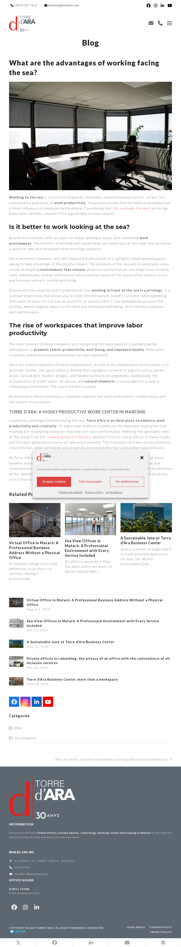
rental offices (47, 832)
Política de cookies (71, 492)
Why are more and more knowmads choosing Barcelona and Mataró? (111, 759)
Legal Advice (114, 492)
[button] (142, 458)
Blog (18, 728)
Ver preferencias (127, 482)
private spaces (68, 832)
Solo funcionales (90, 482)
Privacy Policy (94, 492)
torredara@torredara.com (63, 5)
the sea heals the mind (131, 208)
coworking (88, 832)
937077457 (22, 867)
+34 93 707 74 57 (26, 5)
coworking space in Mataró (69, 437)
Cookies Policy (161, 927)
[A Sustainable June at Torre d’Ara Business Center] (146, 517)
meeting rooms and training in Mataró (124, 832)
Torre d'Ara (44, 928)
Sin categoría (25, 738)
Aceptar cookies (54, 482)
